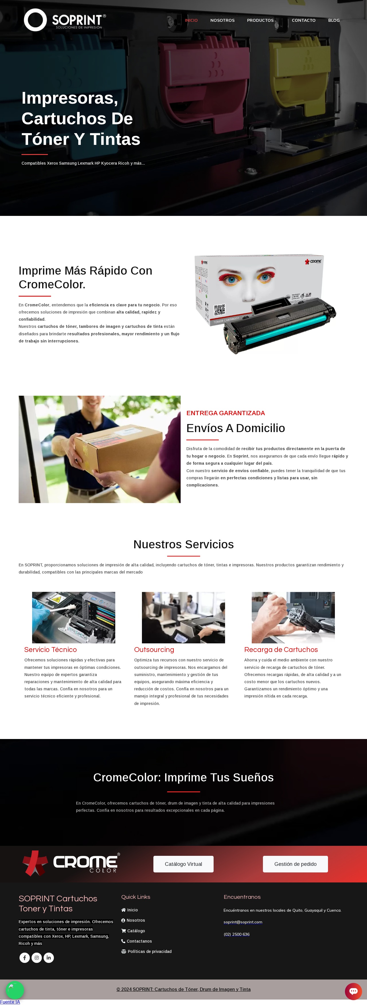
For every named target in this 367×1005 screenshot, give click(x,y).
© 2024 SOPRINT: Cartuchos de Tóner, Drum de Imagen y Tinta (183, 989)
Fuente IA (10, 1002)
